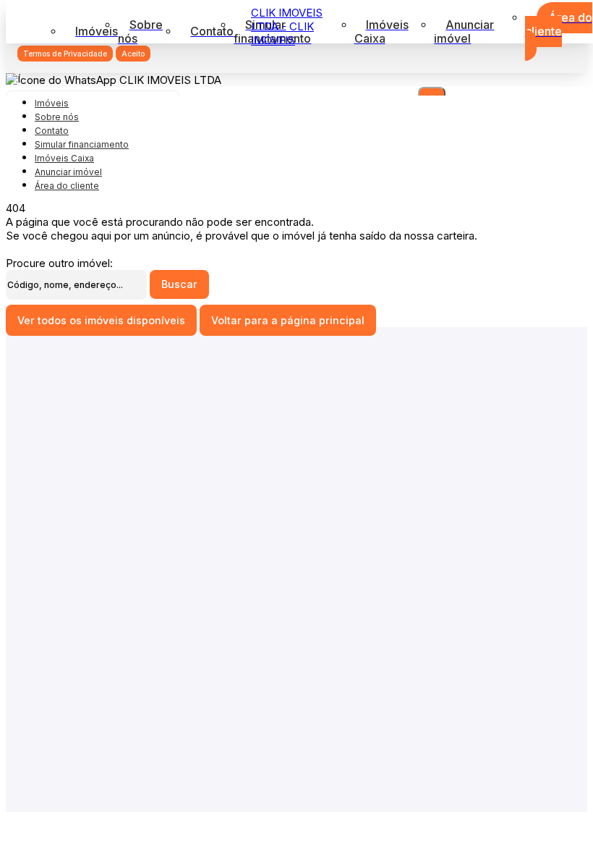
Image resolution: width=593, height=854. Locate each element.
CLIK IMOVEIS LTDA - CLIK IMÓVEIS (287, 26)
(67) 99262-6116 (297, 679)
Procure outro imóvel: (59, 263)
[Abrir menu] (16, 79)
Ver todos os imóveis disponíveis (101, 320)
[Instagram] (297, 612)
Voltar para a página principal (287, 320)
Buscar (179, 284)
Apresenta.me (41, 819)
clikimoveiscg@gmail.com (296, 561)
